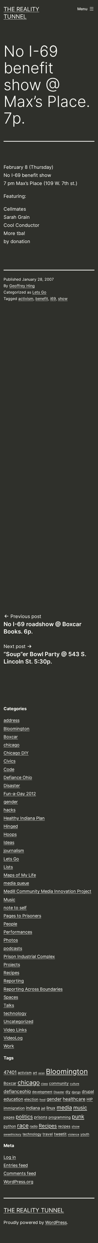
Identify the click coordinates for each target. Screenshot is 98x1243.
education (13, 1099)
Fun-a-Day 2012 (20, 793)
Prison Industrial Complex (29, 956)
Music (9, 899)
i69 (53, 298)
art (35, 1073)
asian (41, 1073)
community (59, 1083)
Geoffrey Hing (22, 285)
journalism (14, 850)
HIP (90, 1099)
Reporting (14, 980)
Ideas (9, 842)
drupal (88, 1091)
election (31, 1099)
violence (73, 1134)
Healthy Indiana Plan (24, 818)
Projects (12, 964)
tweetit (60, 1134)
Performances (18, 931)
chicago (12, 744)
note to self (15, 907)
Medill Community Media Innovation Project (47, 891)
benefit (41, 298)
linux (50, 1107)
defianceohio (17, 1091)
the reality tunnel (34, 1210)
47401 (10, 1072)
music (80, 1107)
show (63, 298)
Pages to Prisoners (22, 915)
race (23, 1125)
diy (67, 1092)
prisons (40, 1117)
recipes (64, 1126)
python (10, 1126)
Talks (9, 1005)
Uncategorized (18, 1021)
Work (9, 1045)
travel (48, 1134)
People (10, 923)
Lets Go (39, 292)
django (76, 1092)
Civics (9, 761)
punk (78, 1116)
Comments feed (20, 1173)
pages (9, 1117)
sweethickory (12, 1134)
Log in (10, 1157)
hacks (9, 809)
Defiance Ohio (18, 777)
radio (34, 1126)
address (12, 720)
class (44, 1083)
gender (11, 801)
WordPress (56, 1222)
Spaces (11, 997)
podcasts (13, 948)
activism (25, 298)
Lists (8, 866)
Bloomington (16, 728)
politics (24, 1116)
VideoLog (13, 1037)
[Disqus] (49, 386)
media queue (16, 883)
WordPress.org (18, 1181)
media (64, 1107)
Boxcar (11, 736)
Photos (11, 940)
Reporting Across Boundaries (33, 989)
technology (15, 1013)
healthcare (74, 1099)
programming (60, 1117)
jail (43, 1108)
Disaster (12, 785)
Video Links (15, 1029)
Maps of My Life (20, 875)
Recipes (11, 972)
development (42, 1092)
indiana (33, 1107)
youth (84, 1134)
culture (74, 1083)
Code (9, 769)
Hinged (11, 826)
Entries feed (16, 1165)
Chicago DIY (16, 752)
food (42, 1099)
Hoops (10, 834)
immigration (14, 1108)
